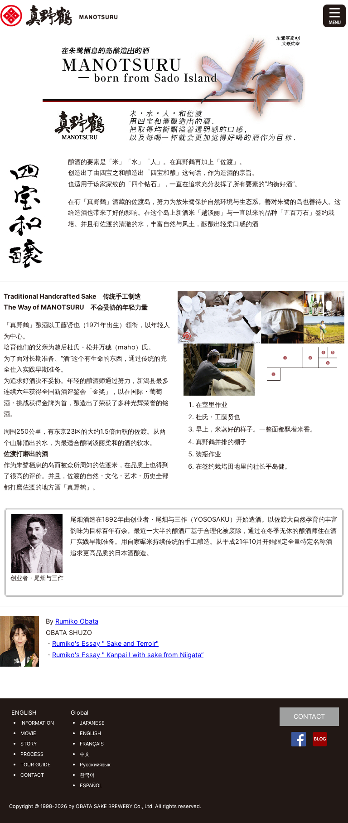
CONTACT (32, 775)
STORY (28, 744)
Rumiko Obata (76, 621)
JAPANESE (92, 723)
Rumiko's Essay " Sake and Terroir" (105, 643)
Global (79, 713)
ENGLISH (23, 713)
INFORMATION (37, 723)
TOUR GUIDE (35, 765)
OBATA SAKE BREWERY (125, 16)
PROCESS (32, 754)
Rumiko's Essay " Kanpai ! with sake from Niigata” (127, 654)
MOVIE (28, 733)
